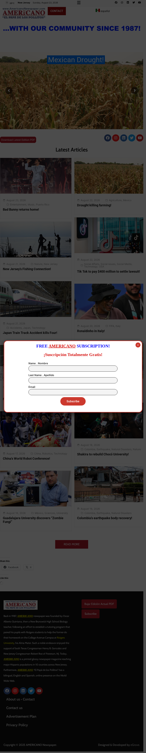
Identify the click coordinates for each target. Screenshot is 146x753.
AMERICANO (62, 346)
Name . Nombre (38, 363)
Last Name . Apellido (41, 375)
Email (31, 386)
